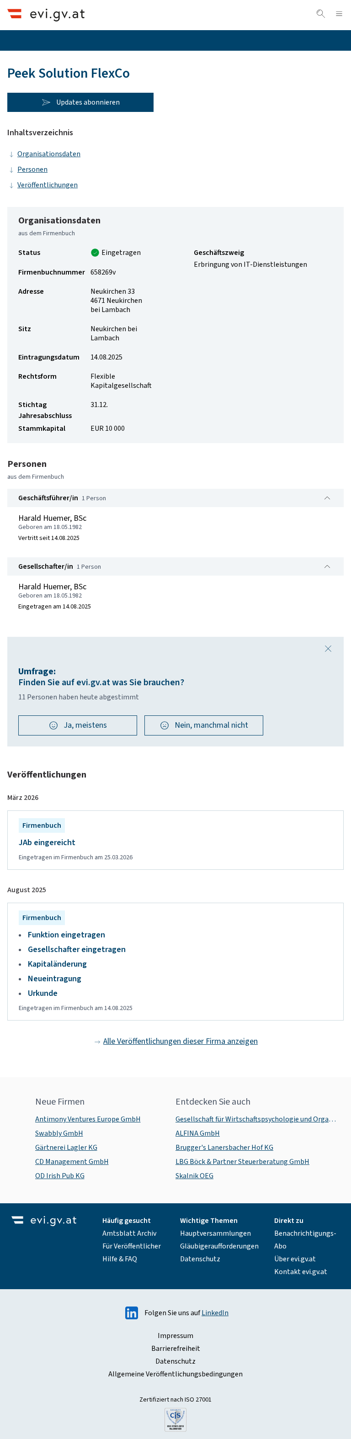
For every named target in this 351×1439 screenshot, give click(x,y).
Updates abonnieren (88, 102)
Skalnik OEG (194, 1176)
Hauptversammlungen (215, 1233)
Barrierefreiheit (175, 1349)
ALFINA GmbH (198, 1133)
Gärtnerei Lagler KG (66, 1148)
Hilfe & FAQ (119, 1259)
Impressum (175, 1336)
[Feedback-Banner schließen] (328, 648)
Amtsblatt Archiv (129, 1233)
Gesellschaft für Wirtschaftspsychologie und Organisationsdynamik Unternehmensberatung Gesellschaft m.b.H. (256, 1119)
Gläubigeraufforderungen (219, 1246)
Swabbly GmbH (59, 1133)
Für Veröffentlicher (131, 1246)
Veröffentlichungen (47, 185)
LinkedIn (215, 1313)
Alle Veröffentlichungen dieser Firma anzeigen (180, 1041)
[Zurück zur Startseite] (46, 15)
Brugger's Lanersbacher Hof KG (224, 1148)
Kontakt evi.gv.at (300, 1272)
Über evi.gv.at (295, 1259)
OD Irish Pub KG (60, 1176)
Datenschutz (200, 1259)
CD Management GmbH (72, 1162)
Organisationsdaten (48, 154)
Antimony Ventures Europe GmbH (88, 1119)
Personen (32, 169)
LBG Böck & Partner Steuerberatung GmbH (242, 1162)
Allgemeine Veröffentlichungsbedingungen (175, 1374)
